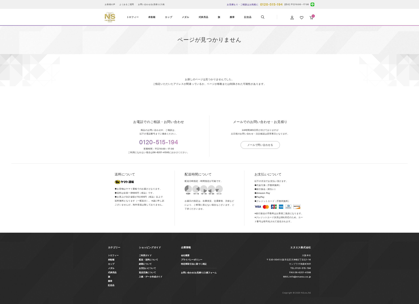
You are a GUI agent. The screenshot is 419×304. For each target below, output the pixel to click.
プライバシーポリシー (191, 259)
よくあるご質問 (126, 4)
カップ (111, 264)
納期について (145, 264)
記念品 (111, 285)
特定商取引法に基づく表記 (194, 264)
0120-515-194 (271, 4)
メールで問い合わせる (260, 144)
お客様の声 (110, 4)
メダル (111, 268)
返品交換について (147, 272)
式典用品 (112, 272)
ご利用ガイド (145, 255)
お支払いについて (147, 268)
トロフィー (113, 255)
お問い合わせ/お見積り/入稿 (151, 4)
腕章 (110, 281)
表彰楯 (111, 259)
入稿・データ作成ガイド (150, 276)
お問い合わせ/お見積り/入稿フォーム (199, 272)
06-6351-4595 (161, 152)
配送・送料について (148, 259)
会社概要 (185, 255)
